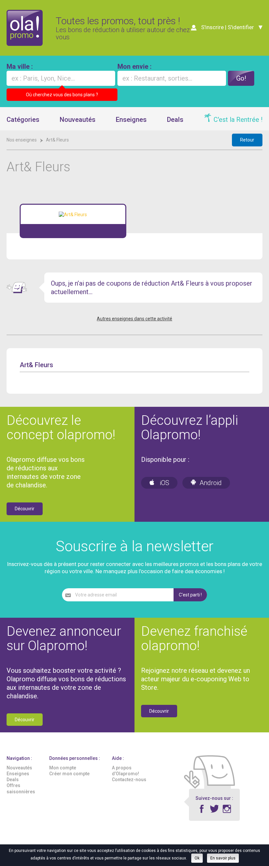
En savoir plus (223, 858)
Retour (247, 139)
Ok (197, 858)
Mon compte (62, 767)
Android (210, 483)
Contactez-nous (129, 779)
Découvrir (24, 508)
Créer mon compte (69, 773)
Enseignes (131, 119)
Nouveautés (77, 119)
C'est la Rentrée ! (238, 119)
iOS (163, 483)
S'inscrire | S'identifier (227, 27)
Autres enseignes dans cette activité (134, 318)
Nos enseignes (22, 139)
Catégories (23, 119)
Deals (175, 119)
